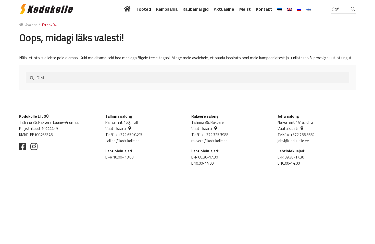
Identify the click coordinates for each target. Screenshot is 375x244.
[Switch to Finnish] (309, 9)
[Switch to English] (289, 9)
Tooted (143, 9)
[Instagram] (34, 146)
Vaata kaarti (115, 128)
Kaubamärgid (196, 9)
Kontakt (264, 9)
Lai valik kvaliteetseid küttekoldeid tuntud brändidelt (127, 9)
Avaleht (31, 24)
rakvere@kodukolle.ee (209, 141)
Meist (245, 9)
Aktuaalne (224, 9)
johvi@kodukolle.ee (293, 141)
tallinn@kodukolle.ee (122, 141)
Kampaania (167, 9)
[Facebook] (22, 146)
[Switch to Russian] (299, 9)
